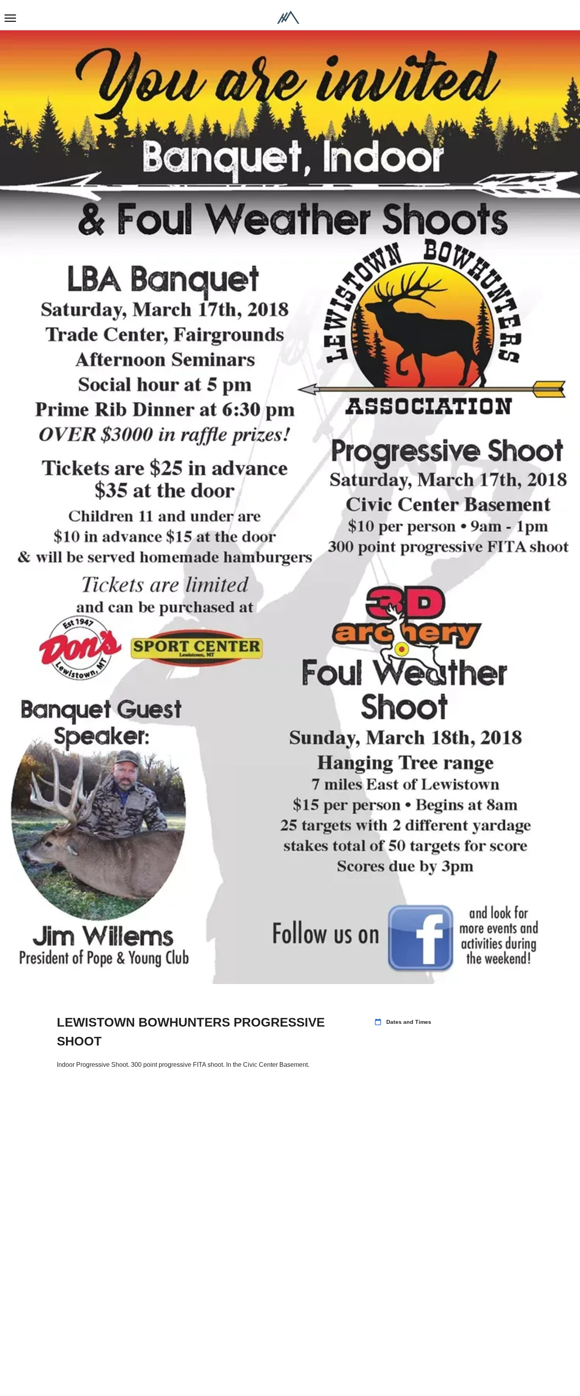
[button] (10, 18)
